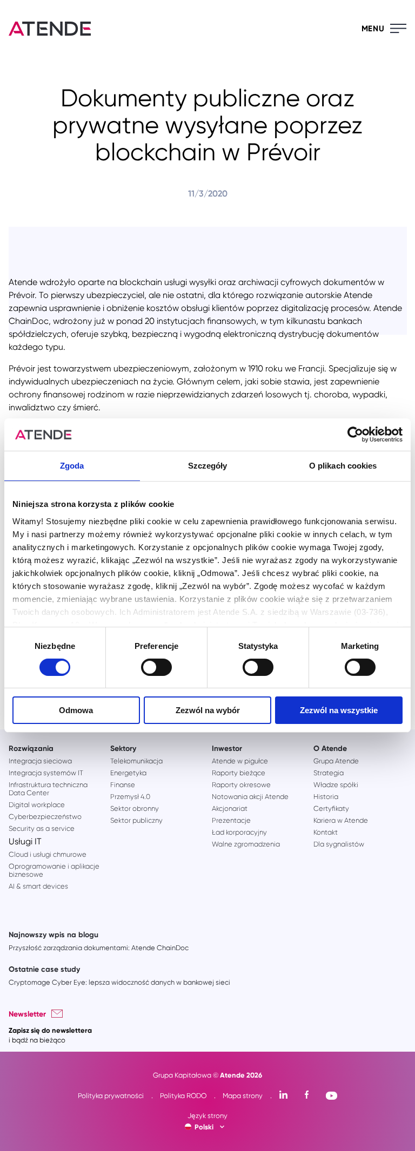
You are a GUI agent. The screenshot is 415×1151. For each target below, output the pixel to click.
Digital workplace (37, 805)
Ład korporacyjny (239, 832)
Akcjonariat (229, 808)
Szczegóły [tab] (207, 465)
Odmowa (76, 710)
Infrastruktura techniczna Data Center (48, 789)
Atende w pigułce (240, 761)
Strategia (328, 773)
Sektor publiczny (136, 820)
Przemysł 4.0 (130, 797)
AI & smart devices (38, 886)
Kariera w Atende (340, 820)
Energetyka (128, 773)
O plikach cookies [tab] (343, 465)
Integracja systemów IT (46, 773)
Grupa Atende (336, 761)
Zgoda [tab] (72, 465)
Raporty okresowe (241, 785)
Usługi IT (25, 841)
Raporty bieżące (238, 773)
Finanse (122, 785)
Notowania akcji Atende (250, 797)
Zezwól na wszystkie (339, 710)
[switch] (156, 667)
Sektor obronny (134, 808)
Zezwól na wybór (208, 710)
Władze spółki (335, 785)
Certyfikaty (331, 808)
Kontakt (325, 832)
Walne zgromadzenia (246, 844)
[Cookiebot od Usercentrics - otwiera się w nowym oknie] (355, 434)
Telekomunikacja (136, 761)
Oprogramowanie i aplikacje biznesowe (54, 870)
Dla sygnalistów (338, 844)
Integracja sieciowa (40, 761)
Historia (325, 797)
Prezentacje (231, 820)
